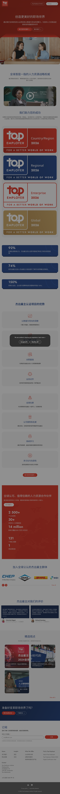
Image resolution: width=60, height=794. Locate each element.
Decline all (35, 342)
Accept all (24, 342)
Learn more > (41, 337)
